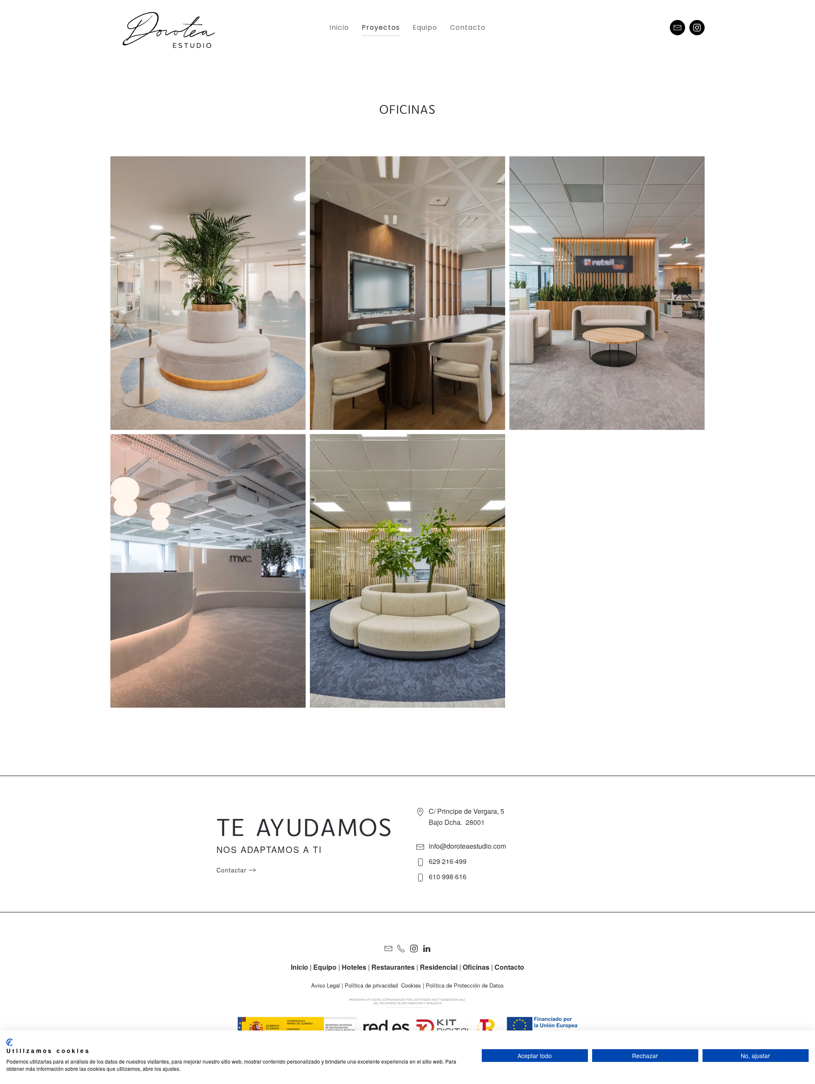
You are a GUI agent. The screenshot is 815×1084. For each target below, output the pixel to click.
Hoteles (354, 967)
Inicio (339, 27)
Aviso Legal (325, 985)
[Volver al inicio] (175, 27)
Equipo (425, 27)
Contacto (468, 27)
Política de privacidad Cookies (383, 985)
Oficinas (476, 967)
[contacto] (677, 27)
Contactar (231, 870)
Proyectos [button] (381, 27)
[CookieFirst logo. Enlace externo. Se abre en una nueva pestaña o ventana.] (9, 1042)
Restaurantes (393, 967)
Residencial (439, 967)
